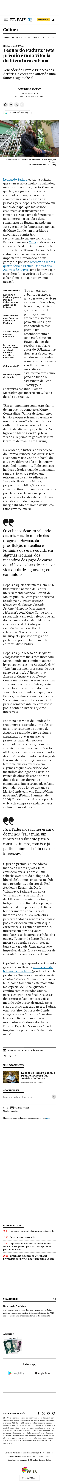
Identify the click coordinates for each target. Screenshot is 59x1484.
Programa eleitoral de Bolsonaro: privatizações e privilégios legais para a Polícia (28, 1257)
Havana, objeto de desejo (12, 376)
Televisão (52, 38)
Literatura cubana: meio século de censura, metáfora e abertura (11, 351)
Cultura (10, 30)
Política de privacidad (17, 1456)
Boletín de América (14, 1306)
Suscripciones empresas (17, 1460)
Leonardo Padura (15, 179)
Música (36, 38)
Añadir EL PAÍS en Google (18, 113)
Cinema (7, 38)
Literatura (17, 38)
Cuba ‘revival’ (11, 366)
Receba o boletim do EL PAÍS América (25, 1050)
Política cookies (46, 1453)
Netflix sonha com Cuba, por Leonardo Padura (11, 319)
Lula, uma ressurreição (22, 1237)
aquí (48, 1118)
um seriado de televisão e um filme (28, 969)
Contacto (8, 1453)
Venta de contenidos (21, 1453)
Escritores (27, 1097)
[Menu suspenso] (5, 19)
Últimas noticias (12, 1225)
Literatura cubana (13, 46)
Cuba (32, 242)
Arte (44, 38)
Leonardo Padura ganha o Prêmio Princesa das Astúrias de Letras (12, 301)
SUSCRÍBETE (43, 20)
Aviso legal (35, 1453)
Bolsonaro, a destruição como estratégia (32, 1231)
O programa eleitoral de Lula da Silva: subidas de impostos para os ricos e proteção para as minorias (27, 1246)
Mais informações (10, 1111)
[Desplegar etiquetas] (54, 1097)
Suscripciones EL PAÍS (41, 1456)
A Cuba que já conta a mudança (11, 334)
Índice (35, 1460)
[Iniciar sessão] (53, 19)
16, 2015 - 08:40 (29, 94)
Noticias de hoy (45, 1460)
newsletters (10, 1299)
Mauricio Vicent (29, 89)
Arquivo (8, 1334)
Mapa (29, 1456)
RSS (30, 1460)
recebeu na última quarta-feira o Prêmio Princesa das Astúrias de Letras (29, 266)
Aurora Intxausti (28, 1083)
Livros (28, 38)
